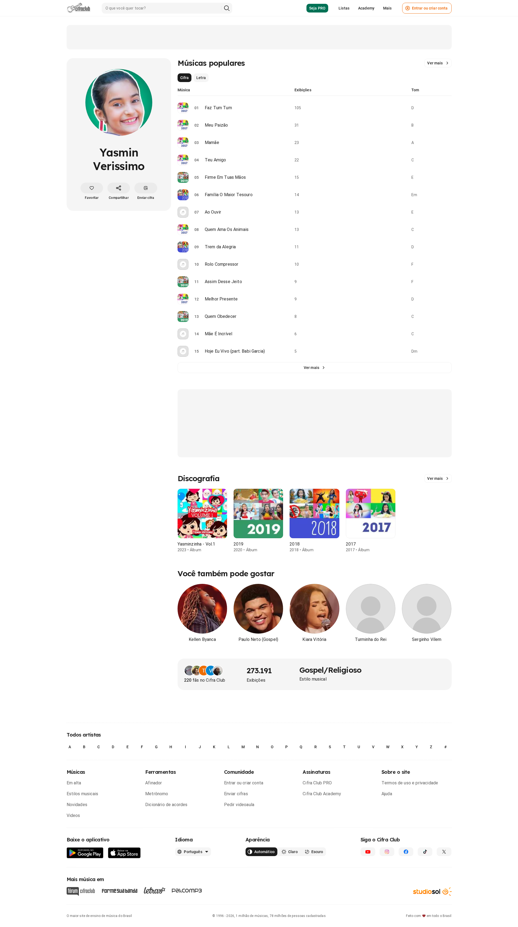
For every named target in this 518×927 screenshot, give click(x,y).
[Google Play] (85, 853)
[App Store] (124, 853)
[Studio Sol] (432, 891)
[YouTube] (368, 851)
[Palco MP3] (187, 890)
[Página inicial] (79, 8)
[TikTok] (425, 851)
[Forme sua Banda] (119, 890)
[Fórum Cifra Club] (81, 891)
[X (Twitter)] (444, 851)
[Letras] (154, 890)
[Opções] (448, 107)
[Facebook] (406, 851)
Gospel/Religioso (330, 670)
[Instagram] (387, 851)
